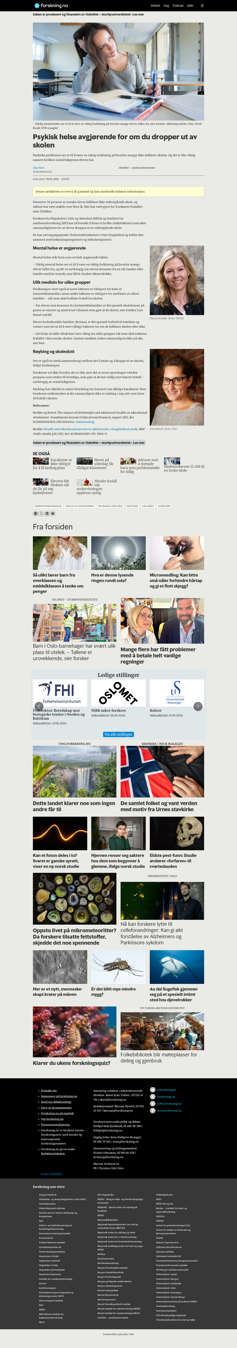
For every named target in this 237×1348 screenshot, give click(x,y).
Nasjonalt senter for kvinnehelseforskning (120, 1241)
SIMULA (160, 1216)
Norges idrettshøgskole (110, 1286)
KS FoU (42, 1283)
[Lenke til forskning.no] (88, 4)
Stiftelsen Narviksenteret (169, 1247)
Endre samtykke (51, 1174)
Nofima (101, 1254)
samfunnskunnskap (48, 506)
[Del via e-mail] (52, 513)
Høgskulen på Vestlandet (52, 1269)
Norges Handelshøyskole (111, 1272)
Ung (166, 5)
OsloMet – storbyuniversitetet (113, 1317)
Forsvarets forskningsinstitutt (54, 1233)
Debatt (155, 5)
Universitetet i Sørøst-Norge (170, 1297)
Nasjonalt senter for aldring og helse (116, 1232)
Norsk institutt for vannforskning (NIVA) (119, 1313)
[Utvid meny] (202, 5)
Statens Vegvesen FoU (167, 1242)
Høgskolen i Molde (49, 1256)
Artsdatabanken (47, 1203)
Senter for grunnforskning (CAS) (173, 1225)
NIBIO (42, 1309)
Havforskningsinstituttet (52, 1251)
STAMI (159, 1238)
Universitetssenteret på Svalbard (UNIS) (176, 1301)
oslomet (148, 506)
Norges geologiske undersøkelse (115, 1281)
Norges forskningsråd (109, 1277)
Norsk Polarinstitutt (108, 1290)
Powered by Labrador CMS (118, 1334)
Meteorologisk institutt (51, 1300)
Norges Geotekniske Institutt (113, 1267)
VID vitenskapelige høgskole (171, 1315)
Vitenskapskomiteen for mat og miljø (175, 1319)
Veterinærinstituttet (166, 1310)
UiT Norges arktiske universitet (172, 1269)
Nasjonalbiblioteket (108, 1220)
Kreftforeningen (47, 1288)
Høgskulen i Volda (48, 1265)
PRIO (158, 1199)
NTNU (101, 1215)
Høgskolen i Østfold (49, 1260)
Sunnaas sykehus (165, 1251)
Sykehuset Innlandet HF (168, 1256)
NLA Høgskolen (106, 1194)
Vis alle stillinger (118, 734)
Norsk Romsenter (107, 1299)
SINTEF (160, 1221)
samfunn (164, 506)
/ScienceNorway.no (169, 1110)
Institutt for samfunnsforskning (55, 1279)
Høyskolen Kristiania (50, 1274)
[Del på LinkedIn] (46, 513)
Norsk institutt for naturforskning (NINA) (119, 1308)
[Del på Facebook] (35, 513)
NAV (41, 1305)
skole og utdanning (80, 506)
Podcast (178, 5)
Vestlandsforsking (165, 1306)
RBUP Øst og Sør (164, 1203)
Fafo (41, 1221)
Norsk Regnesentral (108, 1295)
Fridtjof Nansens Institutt (52, 1242)
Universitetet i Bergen (167, 1279)
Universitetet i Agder (166, 1274)
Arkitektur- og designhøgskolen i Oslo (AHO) (62, 1199)
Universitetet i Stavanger (169, 1292)
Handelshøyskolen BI (50, 1247)
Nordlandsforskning (108, 1263)
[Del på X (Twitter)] (41, 513)
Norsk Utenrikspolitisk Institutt (114, 1304)
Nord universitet (106, 1258)
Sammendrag (85, 422)
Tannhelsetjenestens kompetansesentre (177, 1260)
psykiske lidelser (110, 506)
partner (132, 506)
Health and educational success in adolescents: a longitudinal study (90, 429)
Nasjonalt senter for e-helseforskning (117, 1237)
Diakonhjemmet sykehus (52, 1208)
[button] (39, 706)
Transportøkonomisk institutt (172, 1265)
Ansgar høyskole (48, 1194)
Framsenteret (46, 1238)
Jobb (190, 5)
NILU (41, 1322)
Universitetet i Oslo (166, 1288)
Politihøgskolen (164, 1194)
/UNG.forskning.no (169, 1103)
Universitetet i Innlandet (168, 1283)
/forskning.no (166, 1096)
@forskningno (166, 1089)
